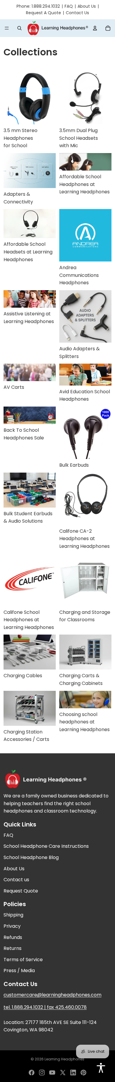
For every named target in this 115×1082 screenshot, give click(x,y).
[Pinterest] (83, 1072)
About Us (87, 6)
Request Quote (21, 890)
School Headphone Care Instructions (46, 846)
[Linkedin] (73, 1072)
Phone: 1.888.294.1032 (38, 6)
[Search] (19, 28)
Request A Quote (43, 13)
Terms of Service (23, 959)
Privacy (12, 926)
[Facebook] (31, 1072)
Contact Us (77, 13)
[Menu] (7, 28)
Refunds (13, 937)
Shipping (13, 914)
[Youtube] (52, 1072)
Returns (13, 948)
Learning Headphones (64, 1059)
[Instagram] (41, 1072)
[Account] (94, 28)
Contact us (16, 879)
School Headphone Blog (31, 857)
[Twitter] (62, 1072)
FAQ (69, 6)
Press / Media (19, 970)
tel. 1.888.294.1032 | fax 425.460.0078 (45, 1007)
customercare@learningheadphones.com (52, 994)
